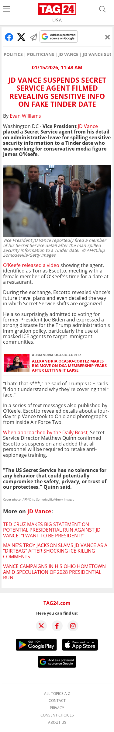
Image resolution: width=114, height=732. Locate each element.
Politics (13, 54)
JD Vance (68, 54)
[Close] (107, 37)
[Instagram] (72, 625)
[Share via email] (33, 37)
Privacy (57, 708)
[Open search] (102, 9)
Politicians (40, 54)
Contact (57, 701)
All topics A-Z (57, 694)
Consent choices (57, 715)
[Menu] (6, 9)
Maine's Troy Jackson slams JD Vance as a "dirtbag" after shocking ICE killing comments (55, 551)
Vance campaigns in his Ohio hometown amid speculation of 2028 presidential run (54, 572)
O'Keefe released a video (31, 265)
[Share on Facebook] (9, 37)
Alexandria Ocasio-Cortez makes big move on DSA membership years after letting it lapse (69, 366)
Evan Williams (25, 116)
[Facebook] (57, 625)
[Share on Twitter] (21, 37)
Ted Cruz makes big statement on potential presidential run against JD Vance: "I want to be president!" (52, 530)
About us (57, 722)
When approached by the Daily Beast (45, 432)
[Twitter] (41, 625)
